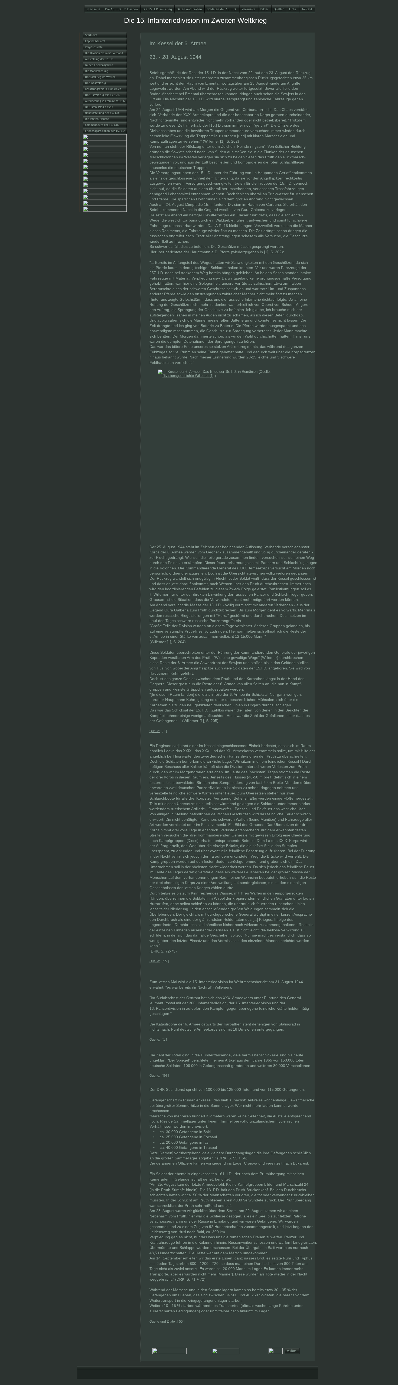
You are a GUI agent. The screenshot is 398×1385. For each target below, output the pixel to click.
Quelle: (154, 731)
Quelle (154, 1321)
